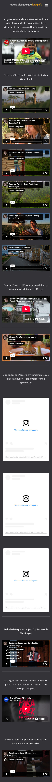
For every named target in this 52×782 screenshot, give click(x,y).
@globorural (37, 378)
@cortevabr (26, 382)
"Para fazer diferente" (33, 684)
